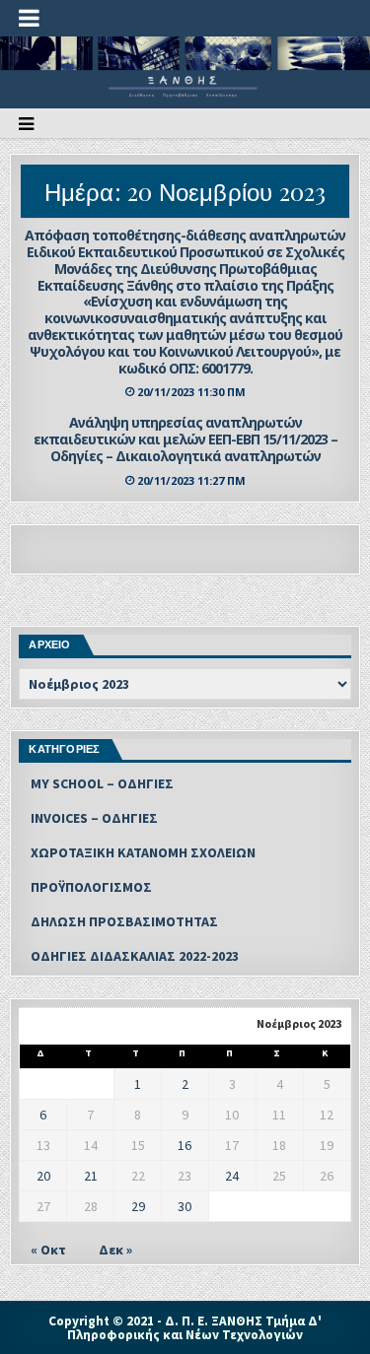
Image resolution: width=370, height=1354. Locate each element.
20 (43, 1176)
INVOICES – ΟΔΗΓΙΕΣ (94, 818)
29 (138, 1206)
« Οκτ (48, 1249)
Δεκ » (115, 1249)
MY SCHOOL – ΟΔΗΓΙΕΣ (102, 783)
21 (91, 1176)
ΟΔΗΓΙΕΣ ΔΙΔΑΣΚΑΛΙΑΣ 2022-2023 (135, 956)
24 (232, 1176)
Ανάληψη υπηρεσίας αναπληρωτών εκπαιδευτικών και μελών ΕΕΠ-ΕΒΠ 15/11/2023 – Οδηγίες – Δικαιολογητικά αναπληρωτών (185, 439)
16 (184, 1145)
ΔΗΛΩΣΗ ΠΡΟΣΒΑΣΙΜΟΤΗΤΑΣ (124, 921)
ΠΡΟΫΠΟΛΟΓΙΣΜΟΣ (91, 887)
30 (184, 1206)
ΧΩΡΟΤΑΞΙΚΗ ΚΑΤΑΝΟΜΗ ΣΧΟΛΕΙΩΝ (143, 852)
